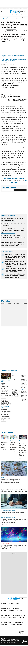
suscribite (21, 11)
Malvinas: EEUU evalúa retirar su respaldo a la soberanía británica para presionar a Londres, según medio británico (15, 257)
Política (20, 606)
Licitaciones (11, 627)
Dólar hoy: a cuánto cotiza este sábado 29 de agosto (13, 224)
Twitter (2, 598)
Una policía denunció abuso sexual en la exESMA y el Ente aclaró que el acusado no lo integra (5, 415)
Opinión (11, 610)
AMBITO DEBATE (21, 632)
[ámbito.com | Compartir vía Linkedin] (22, 30)
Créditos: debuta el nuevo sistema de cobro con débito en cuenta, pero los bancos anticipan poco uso (12, 244)
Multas (3, 627)
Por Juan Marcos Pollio (22, 458)
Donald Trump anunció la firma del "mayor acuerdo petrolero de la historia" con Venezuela (15, 275)
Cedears (25, 303)
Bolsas (9, 303)
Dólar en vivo (11, 8)
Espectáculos (12, 617)
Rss (2, 620)
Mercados (16, 608)
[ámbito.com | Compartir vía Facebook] (19, 30)
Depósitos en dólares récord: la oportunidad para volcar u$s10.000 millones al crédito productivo (11, 480)
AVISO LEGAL (4, 624)
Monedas (3, 303)
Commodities (17, 303)
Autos (3, 617)
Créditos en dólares (20, 8)
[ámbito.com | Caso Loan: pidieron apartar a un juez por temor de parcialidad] (4, 96)
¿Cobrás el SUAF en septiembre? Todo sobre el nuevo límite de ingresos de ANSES (14, 59)
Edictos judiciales (16, 624)
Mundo (11, 613)
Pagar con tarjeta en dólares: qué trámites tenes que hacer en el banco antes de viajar (14, 490)
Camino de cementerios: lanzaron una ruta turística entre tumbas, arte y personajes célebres (24, 396)
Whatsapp (19, 598)
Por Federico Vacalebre (5, 484)
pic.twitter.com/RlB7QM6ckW (14, 178)
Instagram (8, 598)
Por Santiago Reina (4, 524)
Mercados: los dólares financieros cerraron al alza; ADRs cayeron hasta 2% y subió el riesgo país (14, 546)
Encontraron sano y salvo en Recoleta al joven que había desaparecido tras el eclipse (17, 100)
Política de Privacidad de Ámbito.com (12, 622)
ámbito (2, 18)
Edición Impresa (5, 615)
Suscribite (20, 189)
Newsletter (22, 598)
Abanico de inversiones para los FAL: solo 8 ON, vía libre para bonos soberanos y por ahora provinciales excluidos (15, 264)
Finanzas (23, 15)
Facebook (5, 598)
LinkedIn (11, 598)
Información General (9, 18)
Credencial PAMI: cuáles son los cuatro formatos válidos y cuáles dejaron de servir (13, 56)
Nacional (4, 613)
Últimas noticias (14, 603)
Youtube (15, 598)
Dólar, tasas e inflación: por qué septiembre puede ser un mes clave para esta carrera (13, 237)
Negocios (4, 610)
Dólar (7, 15)
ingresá (25, 11)
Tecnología (21, 617)
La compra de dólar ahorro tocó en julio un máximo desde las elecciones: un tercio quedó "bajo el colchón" (13, 520)
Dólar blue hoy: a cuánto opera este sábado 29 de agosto (12, 219)
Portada (3, 603)
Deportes (19, 613)
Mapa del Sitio (10, 620)
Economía (14, 15)
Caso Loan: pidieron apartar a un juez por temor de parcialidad (17, 95)
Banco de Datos (5, 608)
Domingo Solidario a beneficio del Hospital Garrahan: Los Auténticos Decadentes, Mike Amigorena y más (6, 390)
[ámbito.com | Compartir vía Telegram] (24, 30)
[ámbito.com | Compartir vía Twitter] (21, 30)
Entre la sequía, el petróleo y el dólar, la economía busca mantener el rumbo (12, 513)
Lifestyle (19, 610)
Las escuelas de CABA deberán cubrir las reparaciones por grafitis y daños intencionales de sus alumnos (24, 381)
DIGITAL (6, 632)
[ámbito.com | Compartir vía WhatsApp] (17, 30)
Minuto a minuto (5, 543)
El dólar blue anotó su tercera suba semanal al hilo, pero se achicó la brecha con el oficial (15, 270)
